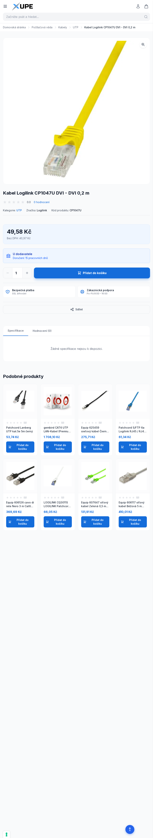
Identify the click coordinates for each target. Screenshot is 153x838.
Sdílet (79, 309)
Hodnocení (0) (42, 330)
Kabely (62, 27)
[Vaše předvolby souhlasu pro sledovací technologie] (6, 834)
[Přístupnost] (129, 829)
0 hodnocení (41, 202)
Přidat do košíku (23, 446)
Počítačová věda (42, 27)
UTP (75, 27)
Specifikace (16, 330)
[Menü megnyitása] (5, 6)
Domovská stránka (14, 27)
